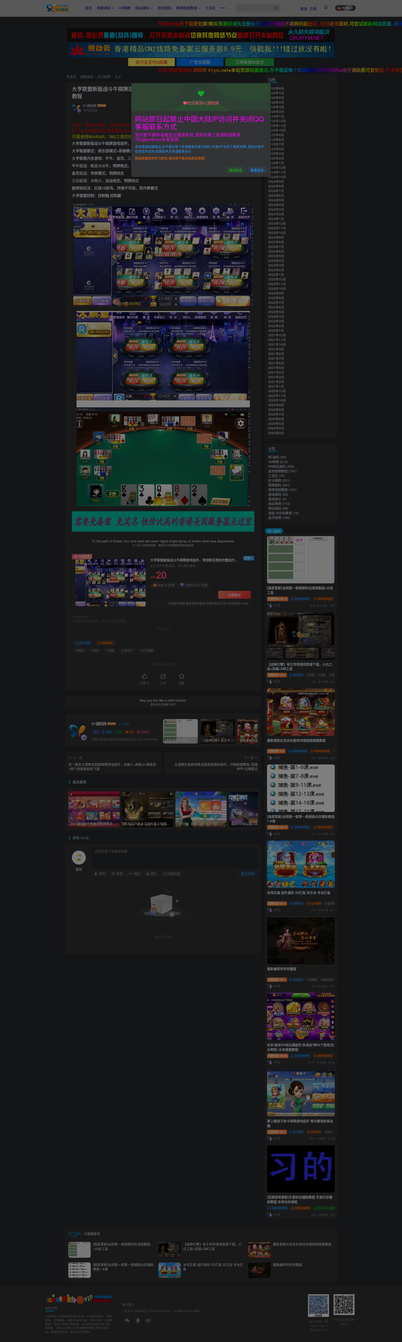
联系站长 (257, 170)
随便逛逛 (235, 170)
